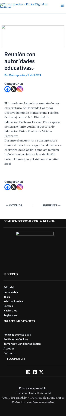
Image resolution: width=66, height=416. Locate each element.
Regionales (10, 315)
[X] (14, 89)
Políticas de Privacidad (17, 334)
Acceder (9, 348)
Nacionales (10, 310)
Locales (8, 305)
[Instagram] (20, 89)
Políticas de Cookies (16, 339)
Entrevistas (11, 292)
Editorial (9, 287)
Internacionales (13, 301)
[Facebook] (7, 89)
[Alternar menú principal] (62, 6)
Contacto (9, 353)
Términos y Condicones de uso (22, 343)
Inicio (7, 296)
